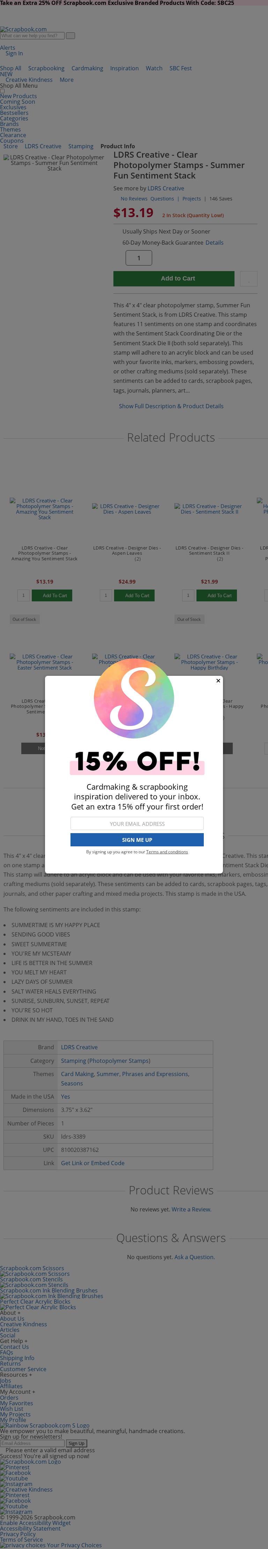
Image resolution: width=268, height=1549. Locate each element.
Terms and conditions (167, 852)
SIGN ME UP (137, 839)
